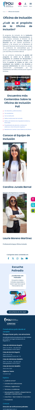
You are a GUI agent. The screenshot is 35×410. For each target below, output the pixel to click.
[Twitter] (13, 258)
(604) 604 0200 (7, 368)
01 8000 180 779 (16, 356)
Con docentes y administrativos (13, 111)
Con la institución (9, 116)
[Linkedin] (22, 258)
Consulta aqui (7, 374)
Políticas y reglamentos (12, 386)
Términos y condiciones (12, 389)
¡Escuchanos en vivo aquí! (17, 312)
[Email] (26, 258)
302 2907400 (17, 348)
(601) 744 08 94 (7, 348)
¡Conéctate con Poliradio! (17, 276)
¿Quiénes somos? (10, 381)
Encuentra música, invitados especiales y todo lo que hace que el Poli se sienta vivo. (17, 283)
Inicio (4, 11)
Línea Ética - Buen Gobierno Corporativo (17, 397)
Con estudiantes (8, 113)
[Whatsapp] (17, 258)
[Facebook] (8, 258)
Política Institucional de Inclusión (13, 118)
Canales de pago (33, 211)
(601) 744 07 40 (7, 354)
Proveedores (8, 400)
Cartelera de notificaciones (13, 384)
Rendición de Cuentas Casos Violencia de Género (17, 129)
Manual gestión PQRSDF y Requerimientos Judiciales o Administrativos (17, 393)
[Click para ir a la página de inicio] (8, 4)
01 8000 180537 (16, 349)
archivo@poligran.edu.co (10, 409)
